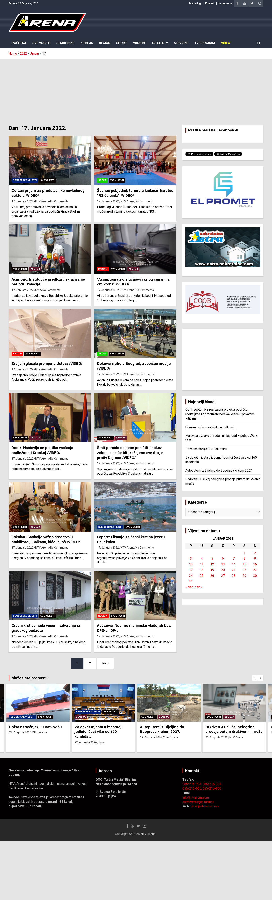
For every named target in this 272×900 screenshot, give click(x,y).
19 (212, 570)
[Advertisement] (136, 89)
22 (244, 570)
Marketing (195, 3)
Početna (19, 43)
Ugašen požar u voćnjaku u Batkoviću (210, 427)
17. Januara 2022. (23, 201)
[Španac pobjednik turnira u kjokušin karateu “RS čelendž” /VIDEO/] (135, 160)
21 (233, 570)
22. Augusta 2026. (20, 732)
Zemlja (86, 43)
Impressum (225, 3)
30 (255, 576)
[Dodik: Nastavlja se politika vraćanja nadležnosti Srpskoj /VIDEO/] (49, 418)
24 (191, 576)
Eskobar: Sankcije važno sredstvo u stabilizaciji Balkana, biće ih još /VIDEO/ (46, 539)
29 (244, 576)
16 (255, 564)
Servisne (181, 43)
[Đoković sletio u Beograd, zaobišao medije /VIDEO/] (135, 333)
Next (105, 663)
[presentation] (255, 678)
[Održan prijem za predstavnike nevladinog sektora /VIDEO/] (49, 160)
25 (201, 576)
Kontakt (209, 3)
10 (191, 564)
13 (223, 564)
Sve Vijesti (41, 43)
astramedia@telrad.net (198, 802)
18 (201, 570)
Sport (121, 43)
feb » (199, 587)
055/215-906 (212, 788)
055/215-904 (212, 784)
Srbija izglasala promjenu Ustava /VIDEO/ (47, 363)
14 (233, 564)
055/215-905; (192, 788)
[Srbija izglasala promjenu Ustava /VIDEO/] (49, 333)
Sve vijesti (47, 180)
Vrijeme (139, 43)
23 (255, 570)
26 (212, 576)
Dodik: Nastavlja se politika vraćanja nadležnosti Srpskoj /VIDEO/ (42, 450)
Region (104, 43)
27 (223, 576)
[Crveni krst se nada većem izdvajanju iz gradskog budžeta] (49, 595)
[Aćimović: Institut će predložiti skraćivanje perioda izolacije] (49, 249)
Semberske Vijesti (25, 180)
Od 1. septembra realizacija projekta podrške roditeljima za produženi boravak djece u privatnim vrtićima (220, 414)
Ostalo (158, 43)
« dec (189, 587)
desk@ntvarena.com (205, 806)
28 (233, 576)
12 (212, 564)
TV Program (204, 43)
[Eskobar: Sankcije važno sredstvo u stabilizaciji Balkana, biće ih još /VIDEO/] (49, 507)
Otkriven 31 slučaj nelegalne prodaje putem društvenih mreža (233, 729)
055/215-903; (192, 784)
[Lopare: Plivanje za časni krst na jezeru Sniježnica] (135, 507)
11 (201, 564)
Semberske (65, 43)
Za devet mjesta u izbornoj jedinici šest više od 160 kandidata (98, 732)
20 (223, 570)
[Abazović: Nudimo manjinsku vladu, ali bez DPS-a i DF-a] (135, 595)
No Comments (59, 201)
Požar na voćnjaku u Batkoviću (206, 449)
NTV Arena (42, 201)
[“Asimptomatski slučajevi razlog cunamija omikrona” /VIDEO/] (135, 249)
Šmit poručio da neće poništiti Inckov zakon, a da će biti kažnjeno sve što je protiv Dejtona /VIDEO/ (130, 452)
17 (191, 570)
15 (244, 564)
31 (191, 581)
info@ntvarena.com (195, 797)
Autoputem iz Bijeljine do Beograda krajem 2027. (218, 470)
